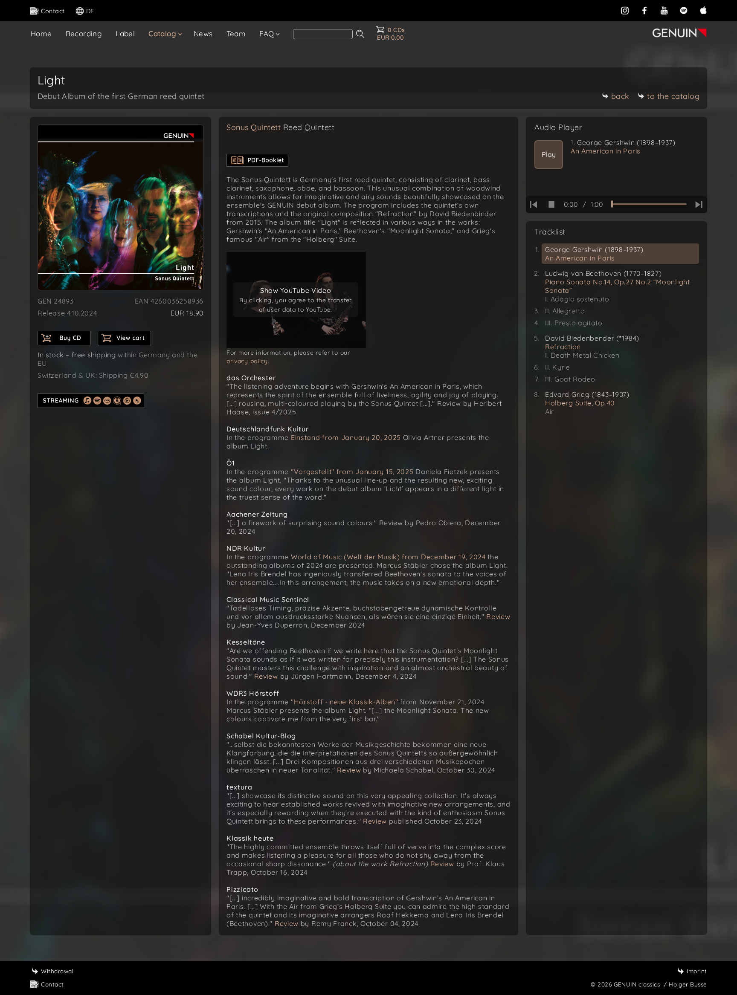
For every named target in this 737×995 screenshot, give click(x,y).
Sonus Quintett (280, 127)
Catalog (162, 33)
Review (498, 616)
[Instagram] (625, 10)
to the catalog (673, 96)
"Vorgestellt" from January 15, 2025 (352, 471)
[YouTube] (664, 10)
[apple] (703, 10)
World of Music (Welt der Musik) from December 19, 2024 (388, 556)
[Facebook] (644, 10)
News (203, 33)
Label (125, 33)
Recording (84, 33)
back (620, 96)
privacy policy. (248, 361)
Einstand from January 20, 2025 (346, 437)
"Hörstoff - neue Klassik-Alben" (344, 701)
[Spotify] (684, 10)
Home (41, 33)
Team (236, 33)
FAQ (266, 33)
